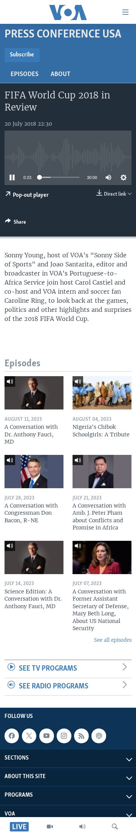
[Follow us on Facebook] (12, 736)
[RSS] (81, 736)
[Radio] (82, 826)
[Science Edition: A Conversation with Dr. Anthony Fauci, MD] (34, 557)
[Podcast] (98, 736)
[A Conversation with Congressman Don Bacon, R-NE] (34, 471)
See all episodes (112, 640)
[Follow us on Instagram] (64, 736)
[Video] (50, 826)
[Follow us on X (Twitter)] (29, 736)
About (61, 74)
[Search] (115, 826)
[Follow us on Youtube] (46, 736)
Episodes (25, 74)
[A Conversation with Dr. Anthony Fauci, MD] (34, 392)
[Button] (15, 223)
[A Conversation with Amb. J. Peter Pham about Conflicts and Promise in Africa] (102, 471)
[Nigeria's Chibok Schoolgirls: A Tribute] (102, 392)
